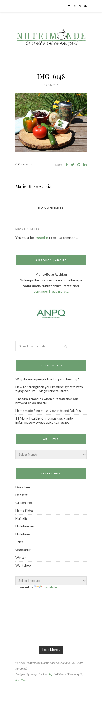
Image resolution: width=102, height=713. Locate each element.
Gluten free (24, 503)
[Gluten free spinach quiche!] (13, 636)
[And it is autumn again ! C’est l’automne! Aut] (38, 636)
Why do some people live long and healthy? (47, 379)
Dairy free (22, 487)
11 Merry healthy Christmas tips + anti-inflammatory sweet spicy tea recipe (44, 420)
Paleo (19, 542)
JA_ (50, 674)
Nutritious (23, 534)
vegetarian (23, 550)
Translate (50, 587)
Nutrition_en (24, 526)
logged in (41, 237)
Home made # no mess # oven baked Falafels (48, 410)
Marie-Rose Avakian (34, 186)
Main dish (22, 518)
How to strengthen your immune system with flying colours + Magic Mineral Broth (49, 389)
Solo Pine (20, 680)
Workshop (23, 565)
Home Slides (24, 510)
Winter (20, 557)
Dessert (21, 495)
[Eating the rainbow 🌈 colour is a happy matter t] (88, 636)
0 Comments (23, 164)
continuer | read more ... (51, 291)
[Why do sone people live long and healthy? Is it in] (63, 636)
